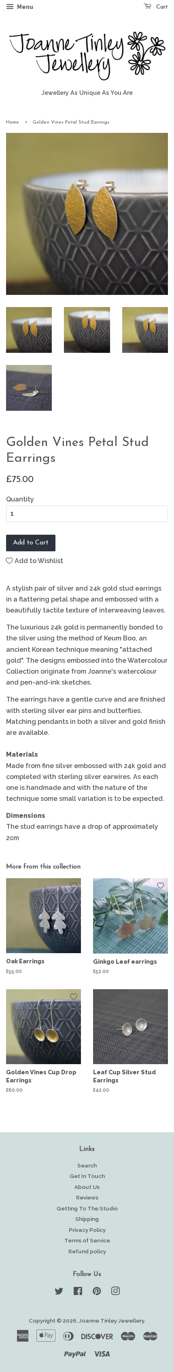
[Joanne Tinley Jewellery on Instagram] (115, 1292)
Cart (161, 7)
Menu (24, 7)
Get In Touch (87, 1176)
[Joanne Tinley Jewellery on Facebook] (78, 1292)
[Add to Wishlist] (73, 885)
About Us (87, 1187)
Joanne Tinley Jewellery (111, 1320)
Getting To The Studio (87, 1208)
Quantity (20, 499)
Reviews (87, 1197)
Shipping (87, 1219)
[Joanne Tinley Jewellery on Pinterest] (96, 1292)
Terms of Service (87, 1240)
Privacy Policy (87, 1230)
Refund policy (87, 1251)
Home (12, 122)
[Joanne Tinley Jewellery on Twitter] (59, 1292)
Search (87, 1165)
